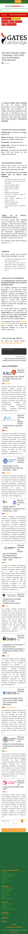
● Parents (4, 879)
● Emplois (4, 905)
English (24, 1)
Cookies (14, 924)
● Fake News (5, 877)
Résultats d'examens (11, 24)
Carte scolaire (5, 21)
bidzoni (15, 932)
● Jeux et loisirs (5, 895)
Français (18, 1)
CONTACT (4, 921)
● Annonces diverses (7, 904)
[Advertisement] (14, 82)
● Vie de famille (5, 914)
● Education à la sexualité (8, 874)
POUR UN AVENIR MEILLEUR (10, 870)
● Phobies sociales (6, 881)
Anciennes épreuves (6, 18)
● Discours (4, 872)
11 (13, 823)
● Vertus (3, 882)
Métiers (3, 24)
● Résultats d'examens (7, 898)
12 (16, 823)
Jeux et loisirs (18, 21)
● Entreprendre (5, 907)
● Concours (4, 893)
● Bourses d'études (6, 890)
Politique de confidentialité (14, 927)
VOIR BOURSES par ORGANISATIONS (13, 830)
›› (22, 823)
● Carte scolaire (5, 891)
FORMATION (5, 886)
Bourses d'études (16, 18)
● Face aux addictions (7, 876)
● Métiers (3, 897)
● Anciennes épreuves (7, 888)
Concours (12, 21)
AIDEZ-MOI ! (4, 912)
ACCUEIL (4, 15)
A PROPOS (4, 917)
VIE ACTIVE (4, 902)
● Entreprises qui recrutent (8, 909)
